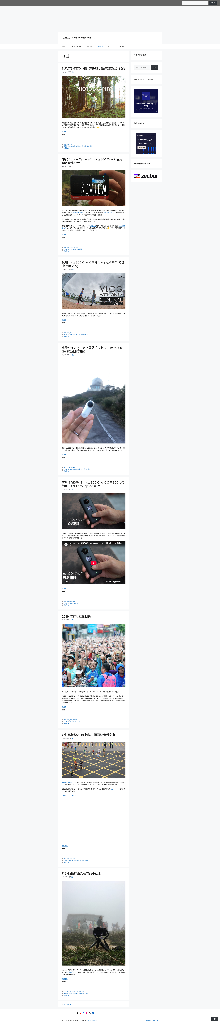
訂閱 (154, 67)
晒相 (72, 146)
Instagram (114, 789)
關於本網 (121, 46)
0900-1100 (67, 795)
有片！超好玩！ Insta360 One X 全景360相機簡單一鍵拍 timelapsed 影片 (93, 484)
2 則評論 (66, 148)
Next (68, 1004)
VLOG (81, 334)
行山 (81, 469)
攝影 (68, 144)
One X (71, 603)
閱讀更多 (65, 132)
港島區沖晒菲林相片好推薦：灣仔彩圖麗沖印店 (93, 68)
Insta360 (66, 249)
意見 (65, 144)
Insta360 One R (74, 249)
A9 (64, 721)
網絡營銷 (89, 46)
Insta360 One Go (78, 213)
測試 (80, 249)
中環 (84, 334)
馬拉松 (75, 720)
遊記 (71, 332)
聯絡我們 (148, 1020)
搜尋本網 (212, 3)
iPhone (66, 993)
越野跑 (85, 469)
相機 (71, 144)
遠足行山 (110, 46)
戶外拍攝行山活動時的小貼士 (81, 873)
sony (67, 721)
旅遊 (65, 332)
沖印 (75, 146)
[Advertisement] (110, 19)
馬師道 (82, 860)
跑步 (89, 469)
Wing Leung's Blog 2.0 (83, 37)
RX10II (70, 993)
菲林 (88, 146)
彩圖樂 (65, 146)
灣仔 (78, 146)
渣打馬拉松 (73, 721)
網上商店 (93, 226)
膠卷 (85, 146)
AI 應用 (64, 46)
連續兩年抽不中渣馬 (68, 782)
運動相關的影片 (71, 972)
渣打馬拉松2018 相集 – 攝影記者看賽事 (88, 735)
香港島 (91, 146)
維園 (75, 860)
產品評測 (100, 46)
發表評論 (66, 251)
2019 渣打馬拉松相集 (76, 616)
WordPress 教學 (76, 46)
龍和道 (74, 795)
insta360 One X (74, 334)
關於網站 (155, 1020)
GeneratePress (92, 1020)
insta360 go (73, 469)
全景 (75, 603)
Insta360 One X (108, 213)
